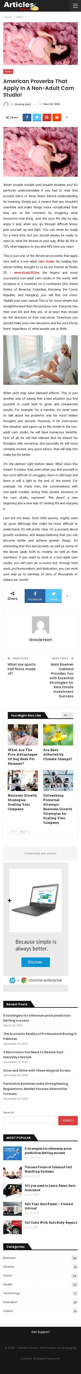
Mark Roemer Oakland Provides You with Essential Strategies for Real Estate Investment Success (61, 680)
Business (9, 1258)
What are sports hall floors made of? (22, 669)
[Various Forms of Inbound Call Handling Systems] (12, 1172)
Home (7, 1275)
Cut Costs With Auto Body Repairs (51, 1222)
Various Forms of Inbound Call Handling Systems (48, 1169)
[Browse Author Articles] (40, 625)
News (8, 71)
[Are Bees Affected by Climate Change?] (58, 734)
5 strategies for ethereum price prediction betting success (48, 1150)
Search (8, 1112)
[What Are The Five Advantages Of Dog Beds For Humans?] (23, 734)
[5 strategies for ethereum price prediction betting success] (12, 1153)
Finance (8, 1267)
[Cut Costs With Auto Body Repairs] (12, 1227)
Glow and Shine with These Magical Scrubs (37, 1070)
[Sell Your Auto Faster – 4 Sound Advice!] (12, 1209)
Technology (11, 1293)
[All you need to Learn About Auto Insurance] (12, 1190)
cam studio (46, 261)
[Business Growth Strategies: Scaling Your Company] (23, 780)
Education (10, 1302)
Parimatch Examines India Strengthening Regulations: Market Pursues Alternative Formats (35, 1089)
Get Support (40, 1332)
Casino (8, 1311)
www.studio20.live (26, 273)
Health (7, 1284)
